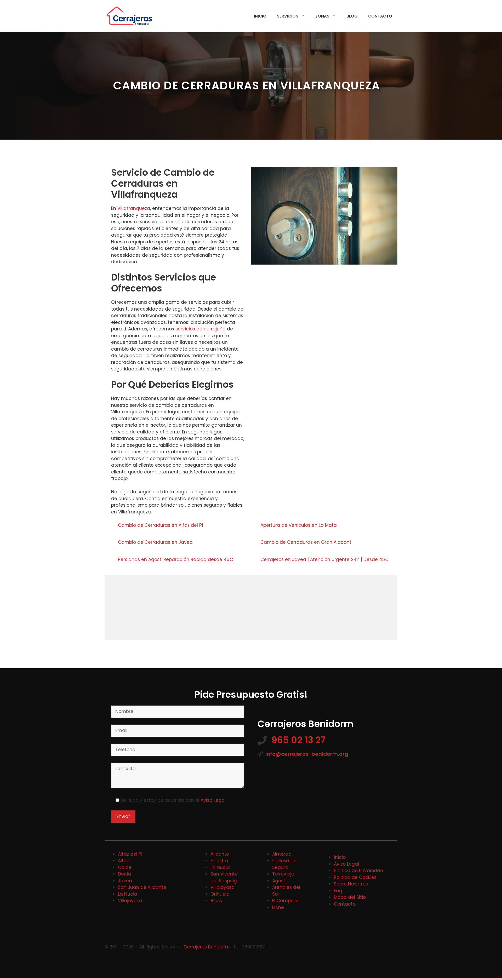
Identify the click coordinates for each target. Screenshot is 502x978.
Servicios (287, 16)
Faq (338, 891)
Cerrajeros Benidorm (207, 947)
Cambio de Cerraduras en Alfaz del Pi (161, 525)
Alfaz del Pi (130, 854)
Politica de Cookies (355, 877)
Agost (278, 881)
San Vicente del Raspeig (224, 877)
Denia (124, 874)
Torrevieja (283, 874)
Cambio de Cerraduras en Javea (156, 542)
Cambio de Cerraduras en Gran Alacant (306, 542)
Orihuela (220, 894)
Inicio (260, 16)
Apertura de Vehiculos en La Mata (299, 525)
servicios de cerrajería (200, 329)
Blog (352, 16)
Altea (124, 860)
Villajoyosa (130, 900)
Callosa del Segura (285, 864)
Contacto (380, 16)
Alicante (219, 854)
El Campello (285, 900)
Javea (125, 881)
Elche (278, 907)
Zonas (322, 16)
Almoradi (282, 854)
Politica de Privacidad (358, 870)
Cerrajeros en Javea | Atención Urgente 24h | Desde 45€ (324, 559)
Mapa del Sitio (350, 897)
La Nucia (127, 894)
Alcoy (216, 900)
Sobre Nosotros (351, 884)
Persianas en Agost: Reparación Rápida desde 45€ (175, 559)
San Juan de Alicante (142, 887)
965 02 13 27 (298, 740)
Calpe (124, 867)
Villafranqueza (133, 208)
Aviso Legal (213, 800)
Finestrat (220, 860)
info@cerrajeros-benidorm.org (306, 754)
